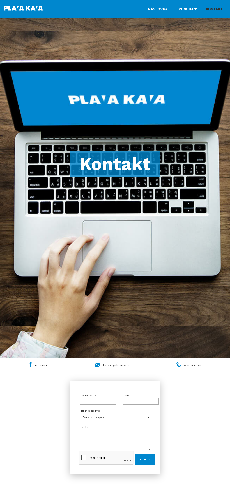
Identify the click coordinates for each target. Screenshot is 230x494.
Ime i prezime (88, 395)
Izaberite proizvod (90, 411)
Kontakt (214, 9)
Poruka (84, 427)
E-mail (126, 395)
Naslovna (158, 9)
